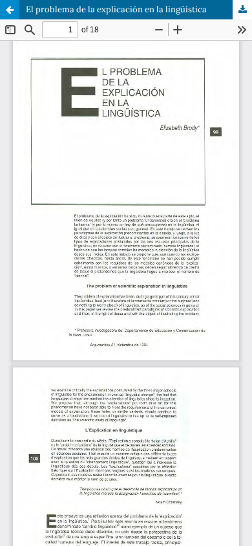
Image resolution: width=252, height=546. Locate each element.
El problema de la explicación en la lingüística (116, 9)
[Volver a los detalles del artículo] (9, 9)
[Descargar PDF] (242, 9)
